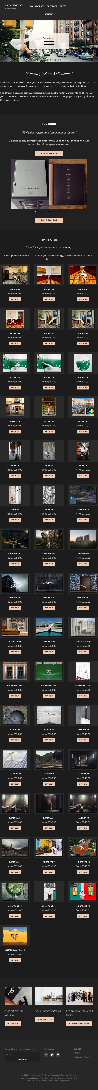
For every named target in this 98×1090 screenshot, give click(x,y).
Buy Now (15, 299)
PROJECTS (52, 6)
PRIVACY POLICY (82, 1057)
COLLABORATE (37, 6)
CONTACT (48, 14)
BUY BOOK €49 (49, 153)
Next (83, 184)
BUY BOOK (49, 43)
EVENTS (77, 1049)
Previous (15, 184)
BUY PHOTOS (45, 1019)
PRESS (63, 6)
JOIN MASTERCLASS (79, 1023)
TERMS (77, 1053)
